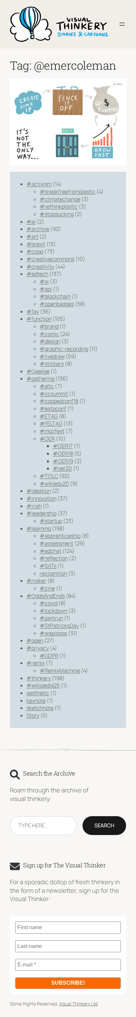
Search (104, 825)
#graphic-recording (64, 348)
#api (46, 289)
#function (38, 318)
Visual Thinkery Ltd (78, 1003)
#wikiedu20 (54, 483)
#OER (47, 438)
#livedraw (52, 356)
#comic (49, 334)
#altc (47, 386)
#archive (37, 229)
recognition (53, 573)
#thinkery (38, 678)
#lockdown (53, 610)
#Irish (34, 506)
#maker (36, 580)
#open (34, 640)
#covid (48, 603)
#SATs (48, 565)
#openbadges (57, 304)
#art (32, 236)
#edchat (50, 551)
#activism (38, 184)
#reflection (54, 558)
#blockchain (55, 296)
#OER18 (63, 453)
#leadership (41, 513)
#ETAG (49, 416)
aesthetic (37, 693)
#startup (51, 521)
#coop (34, 251)
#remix (35, 663)
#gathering (40, 378)
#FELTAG (51, 423)
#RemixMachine (60, 670)
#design (50, 341)
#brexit (35, 244)
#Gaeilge (38, 371)
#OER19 (63, 461)
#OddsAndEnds (45, 595)
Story (32, 715)
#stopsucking (57, 214)
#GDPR (49, 655)
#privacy (37, 648)
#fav (32, 311)
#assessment (56, 543)
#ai (31, 221)
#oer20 (62, 468)
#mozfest (52, 431)
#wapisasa (53, 633)
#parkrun (51, 618)
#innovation (41, 498)
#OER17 (63, 446)
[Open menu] (122, 24)
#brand (49, 326)
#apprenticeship (60, 535)
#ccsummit (54, 393)
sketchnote (39, 707)
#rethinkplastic (59, 206)
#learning (38, 528)
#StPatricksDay (59, 625)
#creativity (40, 266)
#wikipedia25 (43, 685)
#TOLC (49, 476)
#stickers (52, 363)
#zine (47, 588)
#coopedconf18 (59, 401)
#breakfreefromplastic (67, 191)
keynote (36, 700)
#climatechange (60, 199)
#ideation (38, 490)
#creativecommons (50, 259)
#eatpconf (53, 408)
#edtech (37, 273)
